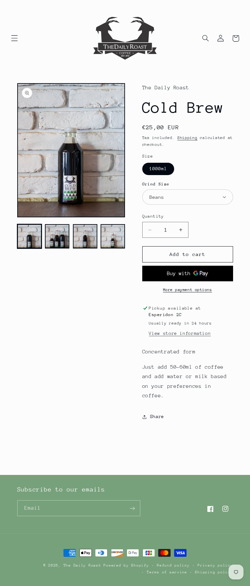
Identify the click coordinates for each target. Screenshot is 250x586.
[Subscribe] (132, 508)
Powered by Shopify (126, 565)
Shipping (187, 137)
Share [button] (157, 416)
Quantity (153, 216)
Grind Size (156, 184)
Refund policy (173, 565)
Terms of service (167, 572)
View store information (180, 333)
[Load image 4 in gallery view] (113, 236)
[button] (14, 38)
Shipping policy (214, 572)
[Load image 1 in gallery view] (29, 236)
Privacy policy (215, 565)
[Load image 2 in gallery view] (57, 236)
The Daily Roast (82, 565)
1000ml (158, 168)
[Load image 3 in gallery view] (85, 236)
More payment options (187, 289)
